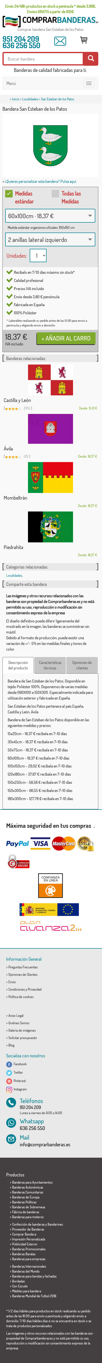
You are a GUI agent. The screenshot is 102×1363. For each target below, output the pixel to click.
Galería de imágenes (22, 1030)
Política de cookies (20, 997)
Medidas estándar (24, 197)
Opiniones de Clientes (22, 974)
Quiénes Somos (18, 1023)
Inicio (15, 99)
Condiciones (16, 989)
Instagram (19, 1089)
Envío (12, 982)
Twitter (17, 1072)
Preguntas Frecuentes (23, 967)
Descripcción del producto (18, 665)
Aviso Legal (16, 1015)
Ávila (8, 448)
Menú (11, 83)
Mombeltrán (15, 497)
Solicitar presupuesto (22, 1038)
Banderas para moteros (28, 1217)
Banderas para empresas (28, 1259)
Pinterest (19, 1081)
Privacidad (35, 989)
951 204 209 (20, 38)
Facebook (19, 1064)
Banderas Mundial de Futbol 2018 (34, 1296)
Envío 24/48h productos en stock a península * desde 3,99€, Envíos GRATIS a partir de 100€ (50, 9)
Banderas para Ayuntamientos (32, 1182)
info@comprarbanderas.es (45, 1144)
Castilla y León (17, 400)
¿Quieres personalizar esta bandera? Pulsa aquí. (41, 181)
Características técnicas (50, 665)
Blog (11, 1045)
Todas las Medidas (71, 197)
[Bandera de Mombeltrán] (50, 477)
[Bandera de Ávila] (50, 429)
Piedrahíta (13, 547)
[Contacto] (60, 41)
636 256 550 (21, 45)
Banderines (55, 1224)
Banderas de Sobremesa (28, 1207)
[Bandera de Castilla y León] (50, 379)
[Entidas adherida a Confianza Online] (50, 885)
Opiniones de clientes (82, 665)
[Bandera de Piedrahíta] (50, 526)
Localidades (30, 99)
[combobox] (50, 216)
